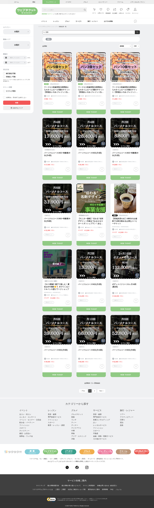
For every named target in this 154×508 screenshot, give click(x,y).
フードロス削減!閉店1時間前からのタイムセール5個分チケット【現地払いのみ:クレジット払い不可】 (57, 89)
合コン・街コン (25, 414)
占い (94, 422)
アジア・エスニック (78, 436)
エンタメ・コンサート (27, 417)
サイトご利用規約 (89, 485)
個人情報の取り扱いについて (71, 485)
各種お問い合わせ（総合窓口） (107, 485)
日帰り (122, 420)
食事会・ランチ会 (26, 436)
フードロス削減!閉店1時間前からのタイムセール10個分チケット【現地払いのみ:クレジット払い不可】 (125, 89)
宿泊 (121, 422)
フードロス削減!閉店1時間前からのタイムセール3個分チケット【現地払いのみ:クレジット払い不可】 (91, 89)
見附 (48, 39)
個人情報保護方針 (53, 485)
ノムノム (119, 489)
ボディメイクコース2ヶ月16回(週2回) (124, 285)
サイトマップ (40, 485)
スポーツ (22, 428)
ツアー (122, 414)
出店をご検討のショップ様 (76, 489)
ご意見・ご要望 (60, 489)
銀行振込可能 (11, 73)
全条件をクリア (17, 108)
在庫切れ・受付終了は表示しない (16, 97)
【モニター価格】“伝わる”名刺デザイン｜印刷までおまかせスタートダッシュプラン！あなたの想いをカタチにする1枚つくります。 (91, 221)
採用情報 (105, 489)
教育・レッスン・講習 (56, 425)
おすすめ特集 (108, 21)
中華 (73, 431)
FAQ (111, 489)
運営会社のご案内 (94, 489)
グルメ (74, 410)
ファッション (24, 425)
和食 (73, 433)
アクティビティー (126, 417)
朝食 (73, 417)
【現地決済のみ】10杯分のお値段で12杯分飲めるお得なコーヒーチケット (124, 221)
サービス (97, 410)
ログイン (50, 14)
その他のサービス (100, 439)
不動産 (95, 433)
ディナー (74, 425)
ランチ (73, 420)
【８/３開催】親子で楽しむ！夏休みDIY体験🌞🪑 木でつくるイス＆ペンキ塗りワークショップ (57, 286)
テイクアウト (76, 428)
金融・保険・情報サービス (103, 436)
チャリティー (24, 431)
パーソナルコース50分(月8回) (124, 350)
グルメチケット (77, 414)
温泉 (121, 425)
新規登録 (44, 14)
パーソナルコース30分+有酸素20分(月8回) (57, 220)
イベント (23, 410)
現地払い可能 (11, 77)
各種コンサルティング (101, 420)
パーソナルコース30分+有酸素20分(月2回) (125, 154)
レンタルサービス (100, 425)
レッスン (52, 410)
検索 (16, 103)
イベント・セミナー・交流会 (30, 420)
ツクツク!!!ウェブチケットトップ (47, 26)
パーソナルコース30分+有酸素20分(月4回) (57, 154)
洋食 (73, 439)
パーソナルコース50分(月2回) (90, 284)
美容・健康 (52, 414)
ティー (73, 422)
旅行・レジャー (127, 410)
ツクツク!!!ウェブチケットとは (42, 489)
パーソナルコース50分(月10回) (90, 350)
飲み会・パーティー (26, 422)
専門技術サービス (54, 417)
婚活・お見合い (25, 433)
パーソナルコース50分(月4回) (90, 153)
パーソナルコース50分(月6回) (56, 350)
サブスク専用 (11, 91)
